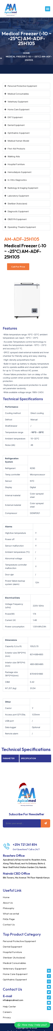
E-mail (7, 996)
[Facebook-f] (49, 976)
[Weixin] (49, 1008)
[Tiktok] (49, 997)
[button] (47, 8)
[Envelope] (49, 1003)
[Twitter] (49, 992)
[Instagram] (49, 981)
